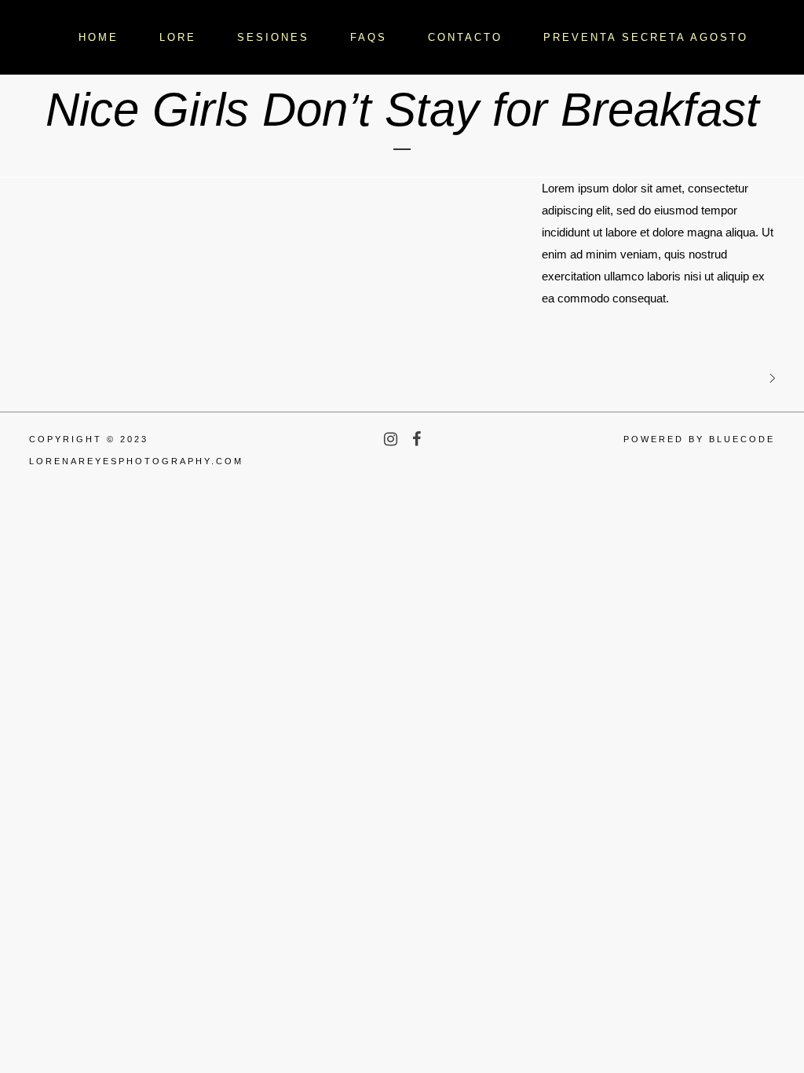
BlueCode (742, 439)
